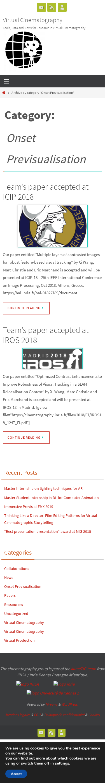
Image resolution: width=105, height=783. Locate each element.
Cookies (94, 714)
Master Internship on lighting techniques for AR (43, 488)
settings (62, 763)
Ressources (13, 604)
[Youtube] (41, 7)
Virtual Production (19, 640)
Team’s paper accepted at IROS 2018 (45, 334)
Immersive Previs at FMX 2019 (28, 506)
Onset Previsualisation (22, 586)
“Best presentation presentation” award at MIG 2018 (47, 531)
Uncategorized (16, 613)
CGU (37, 714)
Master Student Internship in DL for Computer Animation (51, 497)
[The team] (62, 7)
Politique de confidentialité (64, 714)
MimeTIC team (83, 668)
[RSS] (51, 7)
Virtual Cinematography (32, 20)
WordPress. (69, 704)
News (8, 577)
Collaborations (16, 568)
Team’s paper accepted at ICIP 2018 (45, 191)
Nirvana (51, 704)
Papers (10, 595)
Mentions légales (17, 714)
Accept (16, 774)
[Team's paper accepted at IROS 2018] (52, 358)
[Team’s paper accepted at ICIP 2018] (52, 226)
